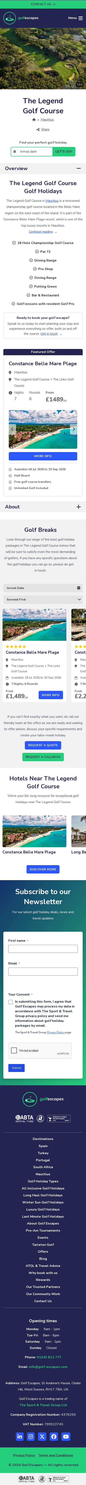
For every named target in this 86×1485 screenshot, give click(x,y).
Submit (16, 1068)
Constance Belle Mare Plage (43, 363)
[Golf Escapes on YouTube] (65, 1436)
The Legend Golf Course (32, 379)
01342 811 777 (49, 1357)
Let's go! (64, 151)
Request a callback (43, 757)
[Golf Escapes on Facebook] (54, 1436)
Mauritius (52, 200)
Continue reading (41, 231)
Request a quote (43, 745)
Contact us (41, 4)
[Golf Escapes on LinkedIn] (20, 1436)
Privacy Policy (55, 1032)
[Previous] (12, 429)
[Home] (34, 119)
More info (43, 456)
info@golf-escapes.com (48, 1367)
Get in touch (49, 333)
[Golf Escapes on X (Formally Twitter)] (42, 1436)
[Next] (73, 429)
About (12, 506)
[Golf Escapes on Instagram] (31, 1436)
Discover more (43, 869)
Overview (16, 168)
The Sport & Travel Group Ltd (43, 1405)
